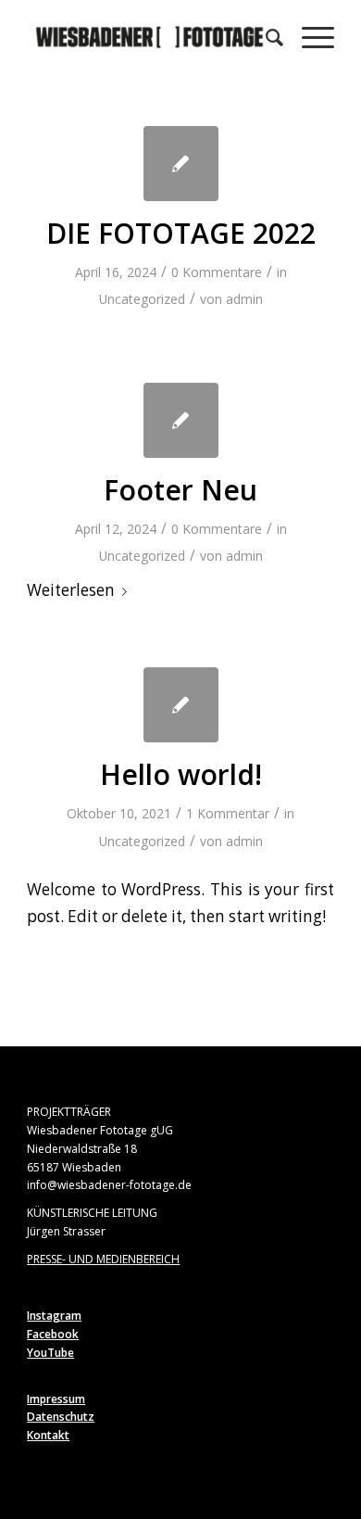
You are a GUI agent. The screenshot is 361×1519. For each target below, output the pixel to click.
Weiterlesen (71, 590)
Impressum (56, 1399)
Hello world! (181, 774)
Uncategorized (142, 299)
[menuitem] (265, 37)
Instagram (54, 1315)
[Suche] (265, 37)
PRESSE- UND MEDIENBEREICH (103, 1259)
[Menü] (308, 37)
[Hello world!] (180, 704)
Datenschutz (60, 1416)
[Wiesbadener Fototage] (149, 37)
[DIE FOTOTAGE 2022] (180, 163)
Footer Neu (180, 490)
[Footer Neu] (180, 420)
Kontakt (48, 1435)
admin (244, 299)
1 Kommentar (227, 813)
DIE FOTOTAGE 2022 (181, 233)
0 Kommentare (216, 272)
